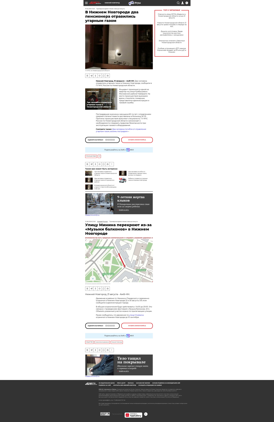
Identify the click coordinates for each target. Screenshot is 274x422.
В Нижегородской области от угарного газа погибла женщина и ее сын (105, 187)
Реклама (131, 383)
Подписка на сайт (105, 385)
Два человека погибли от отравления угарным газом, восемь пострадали (121, 130)
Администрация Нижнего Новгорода (97, 283)
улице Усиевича (136, 315)
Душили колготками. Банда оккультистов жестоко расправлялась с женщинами (171, 33)
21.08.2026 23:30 (90, 221)
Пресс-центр (121, 383)
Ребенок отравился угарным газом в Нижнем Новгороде (137, 179)
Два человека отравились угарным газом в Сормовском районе (104, 180)
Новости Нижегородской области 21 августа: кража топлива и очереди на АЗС (171, 24)
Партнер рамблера (117, 414)
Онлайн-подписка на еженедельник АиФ (166, 383)
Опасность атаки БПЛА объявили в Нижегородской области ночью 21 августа (172, 16)
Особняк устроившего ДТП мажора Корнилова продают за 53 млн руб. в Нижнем (171, 50)
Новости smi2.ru (92, 215)
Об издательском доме (107, 383)
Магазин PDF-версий (143, 383)
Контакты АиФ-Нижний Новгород (124, 385)
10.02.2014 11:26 (90, 9)
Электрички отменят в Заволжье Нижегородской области (172, 42)
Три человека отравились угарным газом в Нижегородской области (105, 173)
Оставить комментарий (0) (137, 140)
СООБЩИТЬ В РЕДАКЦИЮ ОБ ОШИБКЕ (150, 385)
